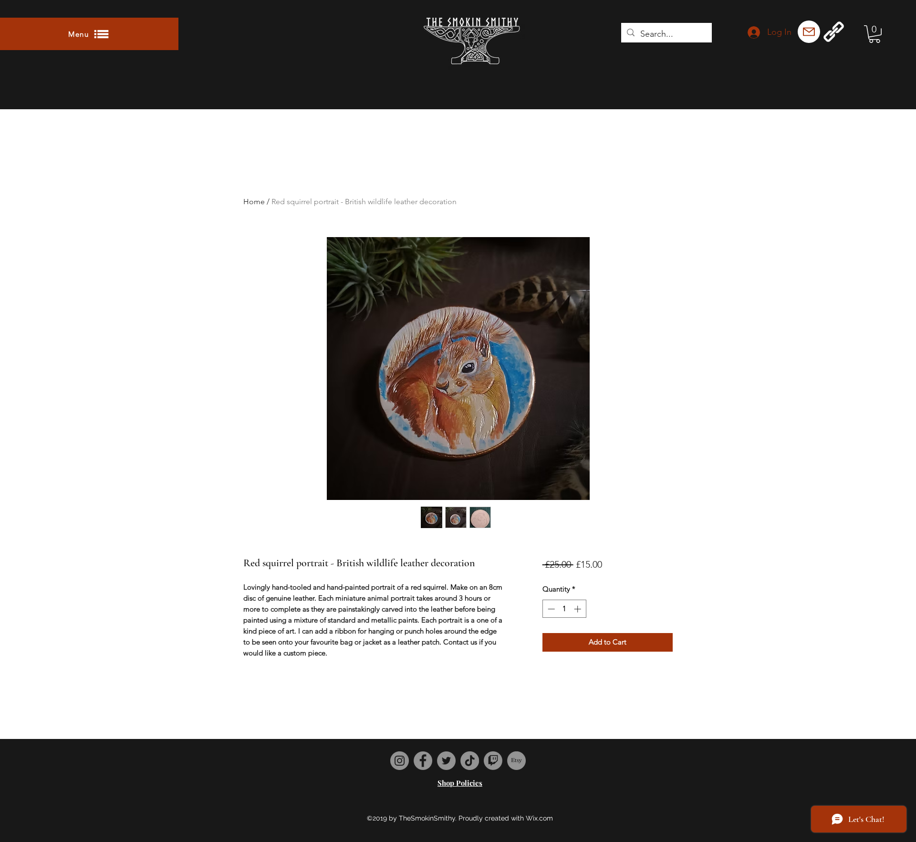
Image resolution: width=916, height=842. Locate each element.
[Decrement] (550, 609)
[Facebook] (423, 760)
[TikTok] (469, 760)
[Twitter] (446, 760)
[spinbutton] (564, 609)
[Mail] (809, 32)
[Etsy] (516, 760)
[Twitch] (493, 760)
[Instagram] (399, 760)
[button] (89, 34)
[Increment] (578, 609)
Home (254, 201)
